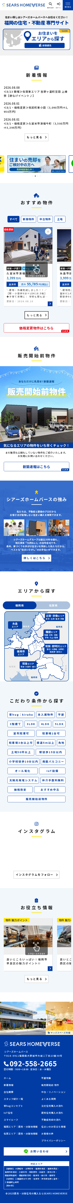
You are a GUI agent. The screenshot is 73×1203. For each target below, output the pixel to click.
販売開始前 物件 (50, 1085)
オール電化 (23, 771)
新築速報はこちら (45, 467)
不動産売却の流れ (51, 1120)
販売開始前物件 (37, 799)
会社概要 (8, 1092)
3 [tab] (37, 176)
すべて (14, 219)
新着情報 (8, 1085)
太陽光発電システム (23, 780)
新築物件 (28, 219)
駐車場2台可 (51, 733)
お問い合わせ (39, 1151)
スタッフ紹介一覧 (13, 1099)
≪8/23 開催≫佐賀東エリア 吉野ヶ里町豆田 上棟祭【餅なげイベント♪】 (35, 94)
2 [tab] (35, 176)
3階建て (15, 724)
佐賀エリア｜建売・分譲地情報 (21, 1133)
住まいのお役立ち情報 (53, 1127)
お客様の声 (47, 1133)
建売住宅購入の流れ (52, 1113)
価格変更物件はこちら (43, 328)
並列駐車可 (21, 733)
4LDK (45, 724)
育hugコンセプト (13, 1106)
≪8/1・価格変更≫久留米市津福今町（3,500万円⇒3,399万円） (36, 125)
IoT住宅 (8, 1113)
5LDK (59, 724)
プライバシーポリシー (53, 1140)
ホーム (7, 1078)
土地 (60, 219)
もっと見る (34, 137)
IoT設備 (53, 771)
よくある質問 (48, 1099)
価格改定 (20, 789)
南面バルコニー (53, 761)
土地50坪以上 (21, 752)
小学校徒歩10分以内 (23, 761)
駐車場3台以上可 (21, 743)
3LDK (31, 724)
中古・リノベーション (53, 1092)
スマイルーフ (11, 1120)
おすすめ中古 (50, 789)
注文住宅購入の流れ (52, 1106)
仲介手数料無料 (53, 780)
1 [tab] (32, 176)
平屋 (61, 714)
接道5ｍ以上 (45, 743)
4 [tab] (40, 176)
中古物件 (45, 219)
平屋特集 (46, 1078)
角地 (61, 743)
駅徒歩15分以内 (50, 752)
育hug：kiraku (21, 714)
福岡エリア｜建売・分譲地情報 (21, 1127)
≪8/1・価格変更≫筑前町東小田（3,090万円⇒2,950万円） (36, 109)
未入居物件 (46, 714)
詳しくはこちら (35, 558)
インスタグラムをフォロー (35, 874)
